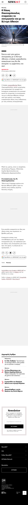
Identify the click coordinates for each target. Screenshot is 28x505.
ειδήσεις (16, 272)
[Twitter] (6, 75)
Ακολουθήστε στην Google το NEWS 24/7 (13, 270)
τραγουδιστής (13, 85)
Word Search (16, 279)
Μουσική (4, 7)
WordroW (8, 279)
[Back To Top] (24, 493)
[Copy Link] (14, 75)
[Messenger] (10, 75)
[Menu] (3, 2)
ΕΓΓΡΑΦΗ (14, 470)
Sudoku (4, 279)
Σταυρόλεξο (23, 277)
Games (9, 277)
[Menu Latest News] (25, 2)
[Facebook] (3, 75)
